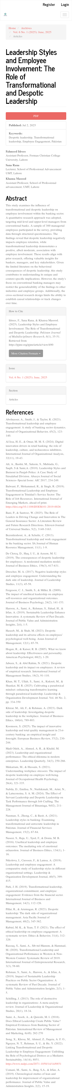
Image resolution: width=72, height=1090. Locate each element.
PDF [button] (36, 116)
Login (65, 4)
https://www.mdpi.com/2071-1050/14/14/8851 (33, 1063)
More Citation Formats (25, 353)
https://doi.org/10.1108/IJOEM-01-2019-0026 (33, 506)
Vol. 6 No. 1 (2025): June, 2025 (32, 32)
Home (12, 28)
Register (49, 4)
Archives (26, 28)
